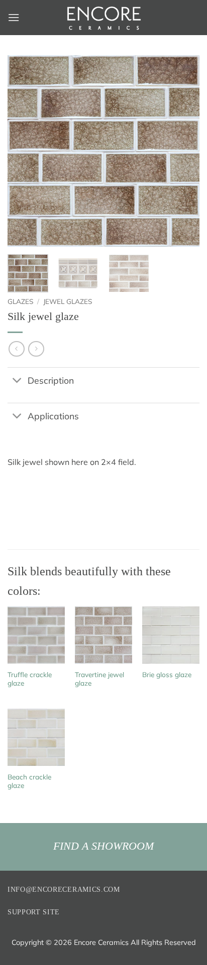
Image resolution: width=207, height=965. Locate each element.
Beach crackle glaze (29, 781)
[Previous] (24, 151)
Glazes (20, 301)
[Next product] (16, 349)
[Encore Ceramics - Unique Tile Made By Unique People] (103, 17)
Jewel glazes (67, 301)
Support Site (34, 912)
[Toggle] (17, 381)
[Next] (183, 151)
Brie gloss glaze (166, 674)
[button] (14, 17)
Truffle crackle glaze (30, 679)
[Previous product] (36, 349)
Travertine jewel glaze (99, 679)
